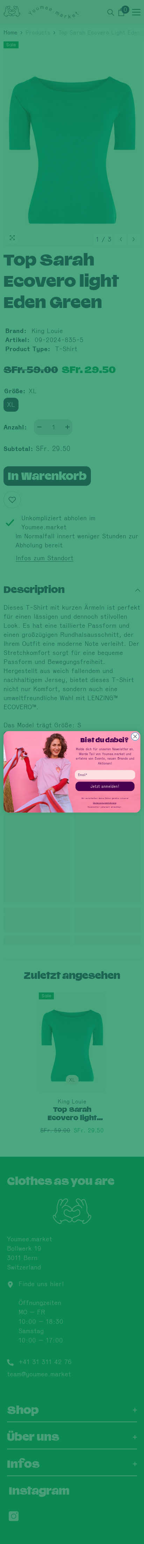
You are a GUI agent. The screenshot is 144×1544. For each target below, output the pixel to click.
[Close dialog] (135, 737)
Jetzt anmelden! (105, 786)
